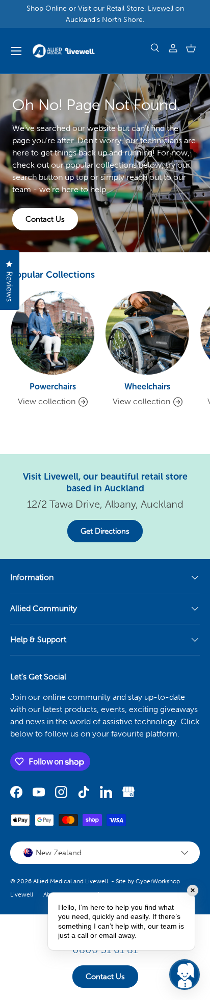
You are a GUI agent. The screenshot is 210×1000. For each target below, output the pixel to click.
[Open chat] (184, 974)
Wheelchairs (147, 386)
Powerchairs (53, 386)
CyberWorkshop (158, 881)
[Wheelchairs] (147, 333)
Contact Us (45, 219)
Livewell (160, 8)
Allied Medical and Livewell (70, 881)
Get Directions (105, 531)
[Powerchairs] (52, 333)
